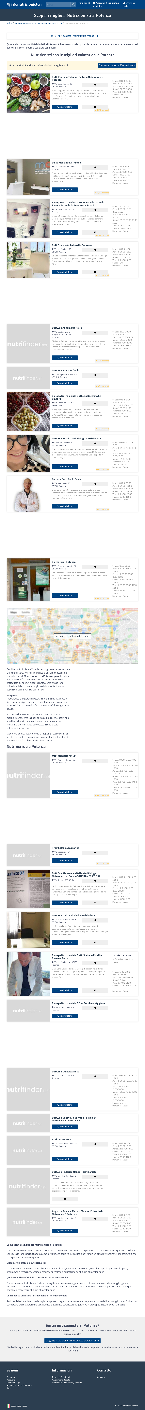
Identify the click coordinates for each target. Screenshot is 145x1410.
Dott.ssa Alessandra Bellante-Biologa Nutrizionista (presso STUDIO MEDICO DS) (76, 875)
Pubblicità (11, 1380)
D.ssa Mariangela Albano (66, 162)
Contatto (101, 1377)
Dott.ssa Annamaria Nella (67, 328)
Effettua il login (129, 5)
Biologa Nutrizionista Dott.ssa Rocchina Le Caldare (76, 397)
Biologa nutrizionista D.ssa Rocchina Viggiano (78, 1003)
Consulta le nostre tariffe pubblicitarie (117, 65)
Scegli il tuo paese (18, 1406)
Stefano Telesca (61, 1139)
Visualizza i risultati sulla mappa (72, 636)
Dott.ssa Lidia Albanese (65, 1071)
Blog (9, 1388)
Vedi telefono (65, 107)
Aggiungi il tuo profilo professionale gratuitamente (72, 1340)
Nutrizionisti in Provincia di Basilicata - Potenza (38, 23)
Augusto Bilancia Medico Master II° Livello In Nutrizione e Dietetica (77, 1213)
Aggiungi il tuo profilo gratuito (106, 5)
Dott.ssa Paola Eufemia (65, 370)
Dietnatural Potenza (64, 562)
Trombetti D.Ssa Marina (65, 848)
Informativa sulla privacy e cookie (67, 1383)
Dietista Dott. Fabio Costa (66, 479)
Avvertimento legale (61, 1380)
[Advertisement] (72, 136)
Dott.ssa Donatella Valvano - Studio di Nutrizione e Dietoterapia (74, 1119)
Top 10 (52, 35)
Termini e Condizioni (61, 1377)
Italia (9, 23)
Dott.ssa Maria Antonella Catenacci (72, 245)
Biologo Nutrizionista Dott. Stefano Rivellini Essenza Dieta (77, 957)
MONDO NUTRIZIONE (64, 756)
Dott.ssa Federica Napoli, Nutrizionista (74, 1172)
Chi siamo (11, 1377)
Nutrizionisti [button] (84, 3)
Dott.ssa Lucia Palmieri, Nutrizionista (73, 915)
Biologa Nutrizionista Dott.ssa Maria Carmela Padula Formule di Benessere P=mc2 (78, 204)
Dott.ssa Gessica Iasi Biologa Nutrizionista (76, 438)
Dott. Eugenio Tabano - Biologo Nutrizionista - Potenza (78, 78)
